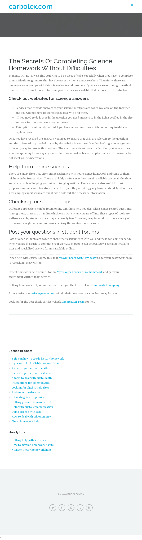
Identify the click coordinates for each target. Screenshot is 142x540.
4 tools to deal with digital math (32, 378)
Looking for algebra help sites (30, 387)
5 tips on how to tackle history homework (38, 358)
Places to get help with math (30, 368)
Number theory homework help (31, 449)
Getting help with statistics (29, 440)
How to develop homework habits (33, 445)
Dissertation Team (73, 301)
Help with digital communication (32, 407)
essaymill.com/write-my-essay (77, 258)
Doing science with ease (26, 412)
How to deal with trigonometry (31, 416)
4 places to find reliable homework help (36, 363)
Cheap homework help (25, 421)
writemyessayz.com (43, 293)
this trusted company (105, 285)
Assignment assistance (26, 392)
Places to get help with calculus (31, 373)
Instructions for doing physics (31, 383)
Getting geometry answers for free (33, 402)
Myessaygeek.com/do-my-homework (80, 272)
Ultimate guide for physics (28, 397)
